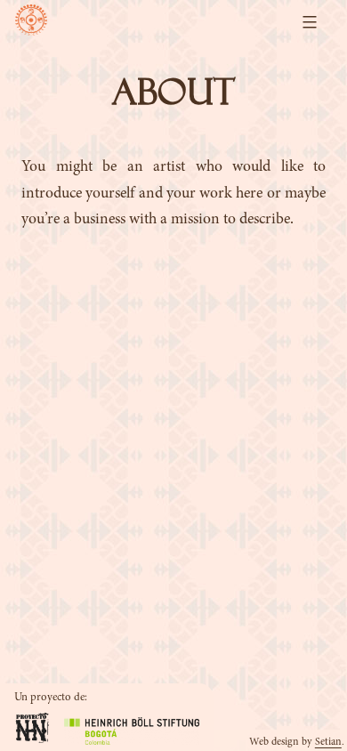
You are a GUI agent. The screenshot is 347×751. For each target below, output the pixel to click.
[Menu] (307, 22)
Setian (328, 742)
